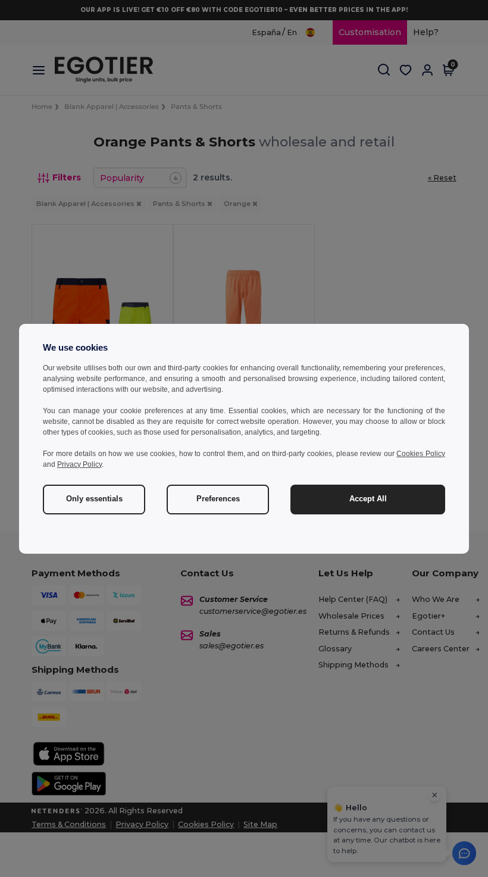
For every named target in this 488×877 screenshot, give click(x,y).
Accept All (368, 499)
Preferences (218, 499)
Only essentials (94, 499)
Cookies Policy (420, 454)
